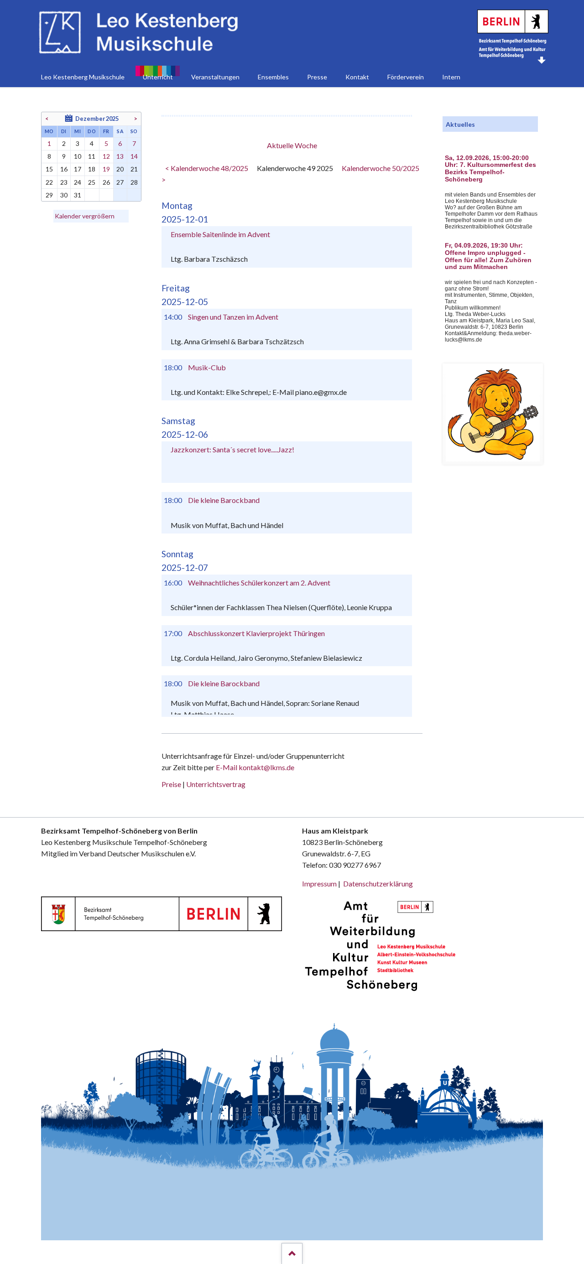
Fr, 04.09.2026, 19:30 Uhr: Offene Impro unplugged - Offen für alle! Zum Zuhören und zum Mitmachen (488, 256)
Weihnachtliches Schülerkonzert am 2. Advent (259, 582)
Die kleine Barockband (224, 500)
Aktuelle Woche (292, 145)
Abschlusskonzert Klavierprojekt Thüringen (256, 633)
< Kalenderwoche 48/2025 (206, 168)
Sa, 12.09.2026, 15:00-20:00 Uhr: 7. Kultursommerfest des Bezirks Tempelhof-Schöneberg (490, 169)
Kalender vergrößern (85, 216)
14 (134, 156)
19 (106, 169)
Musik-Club (207, 367)
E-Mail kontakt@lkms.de (254, 767)
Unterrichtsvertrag (215, 784)
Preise (171, 784)
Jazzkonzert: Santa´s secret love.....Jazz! (232, 449)
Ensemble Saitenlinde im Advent (220, 234)
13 (120, 156)
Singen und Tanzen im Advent (233, 316)
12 (106, 156)
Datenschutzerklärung (378, 883)
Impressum (319, 883)
